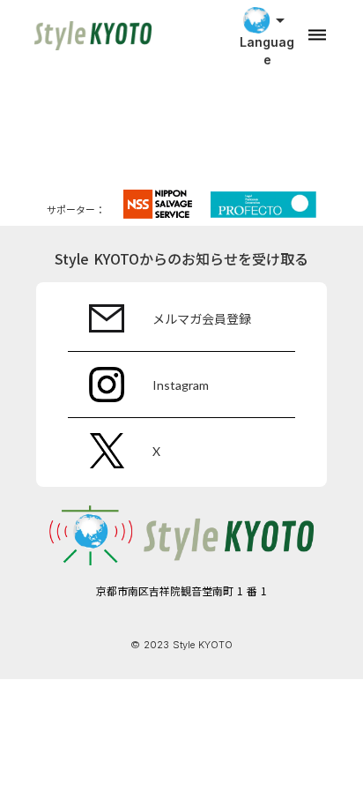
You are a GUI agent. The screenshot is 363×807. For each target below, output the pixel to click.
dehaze (317, 35)
